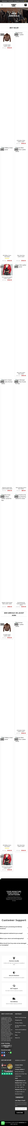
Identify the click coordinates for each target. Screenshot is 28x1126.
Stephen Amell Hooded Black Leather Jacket (7, 603)
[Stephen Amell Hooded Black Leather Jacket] (7, 547)
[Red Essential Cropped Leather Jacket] (7, 269)
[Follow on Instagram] (4, 1053)
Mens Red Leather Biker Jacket (21, 373)
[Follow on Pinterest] (2, 1055)
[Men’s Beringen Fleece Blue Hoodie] (21, 432)
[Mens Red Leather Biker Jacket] (21, 317)
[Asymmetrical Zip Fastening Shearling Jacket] (21, 547)
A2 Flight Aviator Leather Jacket (7, 45)
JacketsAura (22, 1122)
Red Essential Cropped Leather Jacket (7, 277)
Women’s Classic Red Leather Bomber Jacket (7, 488)
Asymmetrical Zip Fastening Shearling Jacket (21, 604)
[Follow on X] (6, 1053)
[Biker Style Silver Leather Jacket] (21, 200)
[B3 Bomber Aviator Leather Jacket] (21, 85)
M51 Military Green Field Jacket (7, 256)
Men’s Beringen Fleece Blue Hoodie (21, 488)
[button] (2, 5)
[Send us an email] (9, 1053)
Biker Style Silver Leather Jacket (21, 256)
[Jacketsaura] (13, 4)
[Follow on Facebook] (2, 1053)
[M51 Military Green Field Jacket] (7, 200)
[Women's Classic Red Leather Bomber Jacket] (7, 432)
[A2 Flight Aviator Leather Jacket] (7, 37)
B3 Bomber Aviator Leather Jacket (21, 141)
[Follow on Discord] (4, 1055)
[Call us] (11, 1053)
